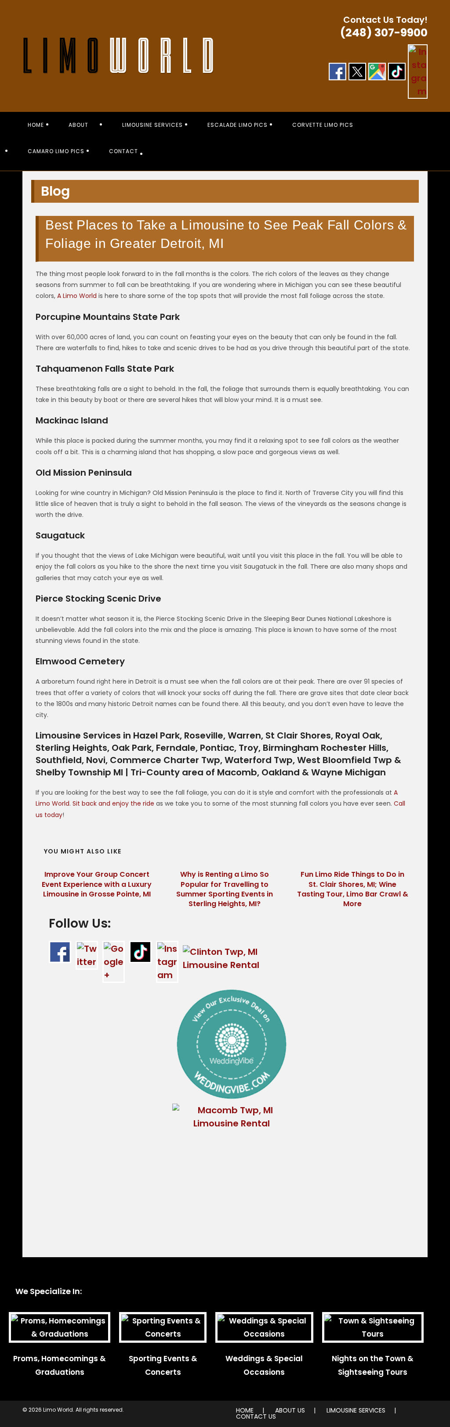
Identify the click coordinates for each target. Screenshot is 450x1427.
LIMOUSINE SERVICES (356, 1410)
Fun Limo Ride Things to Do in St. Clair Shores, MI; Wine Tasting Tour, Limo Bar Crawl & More (352, 889)
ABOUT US (290, 1410)
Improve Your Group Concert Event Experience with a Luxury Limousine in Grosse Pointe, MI (97, 884)
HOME (245, 1410)
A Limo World (77, 295)
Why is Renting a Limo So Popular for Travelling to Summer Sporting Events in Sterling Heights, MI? (224, 889)
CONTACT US (256, 1416)
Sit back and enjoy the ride (113, 803)
